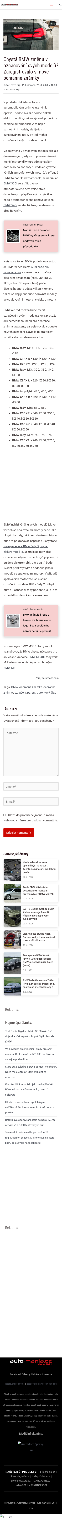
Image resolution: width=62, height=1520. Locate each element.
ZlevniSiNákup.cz (38, 1485)
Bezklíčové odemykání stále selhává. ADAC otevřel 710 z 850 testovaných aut (30, 1122)
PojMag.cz (20, 1485)
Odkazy (26, 1374)
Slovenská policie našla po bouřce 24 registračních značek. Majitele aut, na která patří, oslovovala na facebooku (29, 1137)
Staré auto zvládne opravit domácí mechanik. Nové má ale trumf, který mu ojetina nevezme (31, 1072)
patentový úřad (46, 692)
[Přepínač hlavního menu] (52, 5)
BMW (14, 687)
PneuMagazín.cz (20, 1476)
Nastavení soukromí (14, 1384)
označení (20, 692)
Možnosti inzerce (42, 1374)
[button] (60, 4)
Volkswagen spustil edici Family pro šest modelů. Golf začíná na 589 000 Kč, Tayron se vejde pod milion (29, 1054)
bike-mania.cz (47, 1471)
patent (31, 692)
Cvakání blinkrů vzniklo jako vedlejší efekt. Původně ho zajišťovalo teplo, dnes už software (29, 1089)
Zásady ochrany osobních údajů (42, 1384)
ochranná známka (30, 687)
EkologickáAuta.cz (20, 1480)
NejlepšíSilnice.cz (41, 1476)
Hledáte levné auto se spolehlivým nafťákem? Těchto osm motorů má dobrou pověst (29, 1107)
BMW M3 (9, 668)
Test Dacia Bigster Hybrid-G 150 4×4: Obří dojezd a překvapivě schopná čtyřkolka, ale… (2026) (30, 1036)
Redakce (15, 1374)
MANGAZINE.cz (41, 1480)
